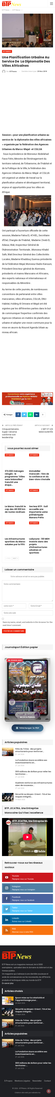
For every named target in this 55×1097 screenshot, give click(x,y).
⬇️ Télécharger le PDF (27, 728)
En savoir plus (7, 983)
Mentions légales (22, 1081)
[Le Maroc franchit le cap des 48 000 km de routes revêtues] (15, 496)
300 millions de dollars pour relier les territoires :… (33, 772)
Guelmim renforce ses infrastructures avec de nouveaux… (33, 784)
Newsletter (37, 1081)
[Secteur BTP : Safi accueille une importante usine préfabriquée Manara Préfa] (39, 496)
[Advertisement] (27, 104)
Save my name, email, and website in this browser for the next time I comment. (27, 623)
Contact (47, 1081)
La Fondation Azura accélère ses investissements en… (31, 761)
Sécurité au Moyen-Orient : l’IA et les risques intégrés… (33, 795)
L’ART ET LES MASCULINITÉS (46, 430)
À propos (8, 1081)
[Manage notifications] (49, 1091)
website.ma (35, 1093)
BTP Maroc (7, 51)
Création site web (21, 1093)
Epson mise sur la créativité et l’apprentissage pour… (30, 999)
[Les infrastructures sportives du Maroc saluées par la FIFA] (15, 529)
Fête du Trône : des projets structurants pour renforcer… (29, 750)
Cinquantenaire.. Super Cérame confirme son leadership (10, 433)
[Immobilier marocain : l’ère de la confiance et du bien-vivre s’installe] (39, 461)
